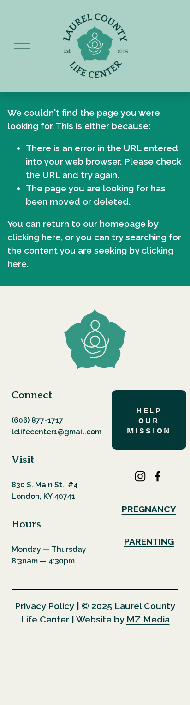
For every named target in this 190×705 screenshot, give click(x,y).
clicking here (34, 237)
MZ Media (148, 619)
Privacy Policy (44, 606)
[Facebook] (157, 476)
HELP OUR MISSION (149, 420)
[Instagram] (140, 476)
